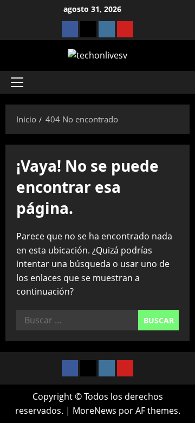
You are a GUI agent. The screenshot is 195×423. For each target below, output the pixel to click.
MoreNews (94, 411)
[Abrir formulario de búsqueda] (176, 82)
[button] (17, 82)
